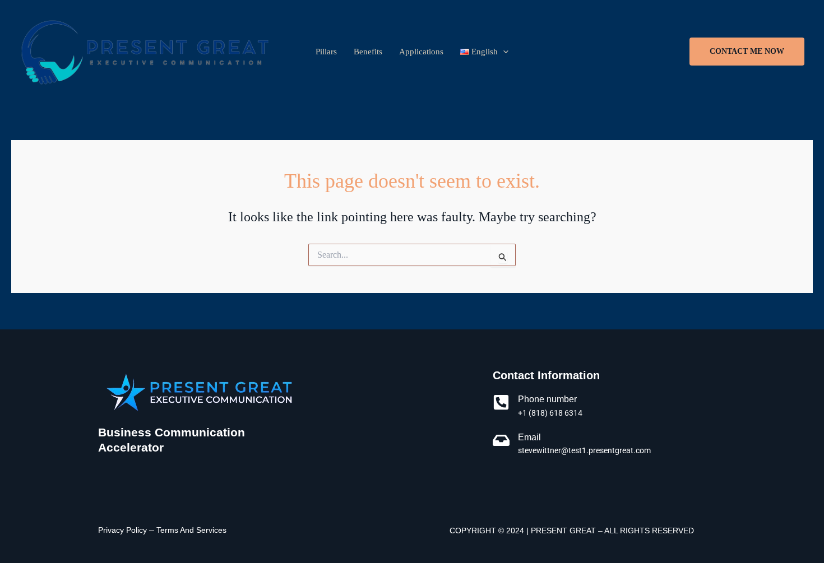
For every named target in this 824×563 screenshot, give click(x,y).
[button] (746, 52)
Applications (421, 51)
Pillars (326, 51)
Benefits (368, 51)
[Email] (501, 440)
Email (529, 437)
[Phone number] (501, 402)
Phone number (547, 399)
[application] (503, 51)
